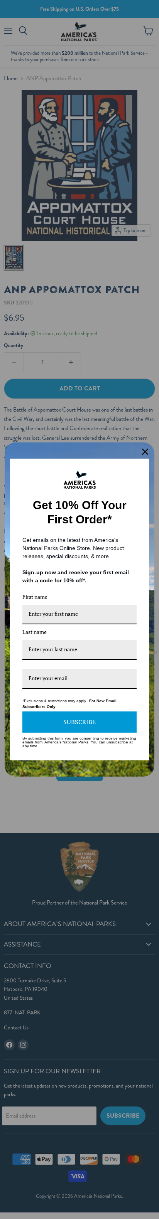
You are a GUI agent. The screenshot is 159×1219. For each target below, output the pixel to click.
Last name (34, 632)
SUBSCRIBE (79, 722)
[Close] (145, 451)
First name (34, 596)
